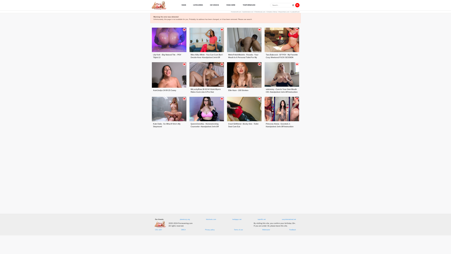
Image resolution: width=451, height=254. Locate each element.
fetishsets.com (211, 219)
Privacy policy (210, 230)
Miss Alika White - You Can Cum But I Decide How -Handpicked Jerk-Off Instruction (207, 57)
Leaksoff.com (295, 12)
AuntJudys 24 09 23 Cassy (164, 90)
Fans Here (230, 5)
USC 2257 (158, 230)
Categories (198, 5)
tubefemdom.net (248, 12)
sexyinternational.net (289, 219)
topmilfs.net (262, 219)
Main (184, 5)
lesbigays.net (236, 219)
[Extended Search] (293, 5)
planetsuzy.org (185, 219)
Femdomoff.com (236, 12)
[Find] (297, 5)
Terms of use (238, 230)
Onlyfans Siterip (272, 12)
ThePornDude (249, 5)
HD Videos (214, 5)
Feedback (292, 230)
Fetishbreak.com (260, 12)
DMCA (183, 230)
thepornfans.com (284, 12)
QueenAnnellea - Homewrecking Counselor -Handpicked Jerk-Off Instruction (205, 126)
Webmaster (266, 230)
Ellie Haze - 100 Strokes (238, 90)
